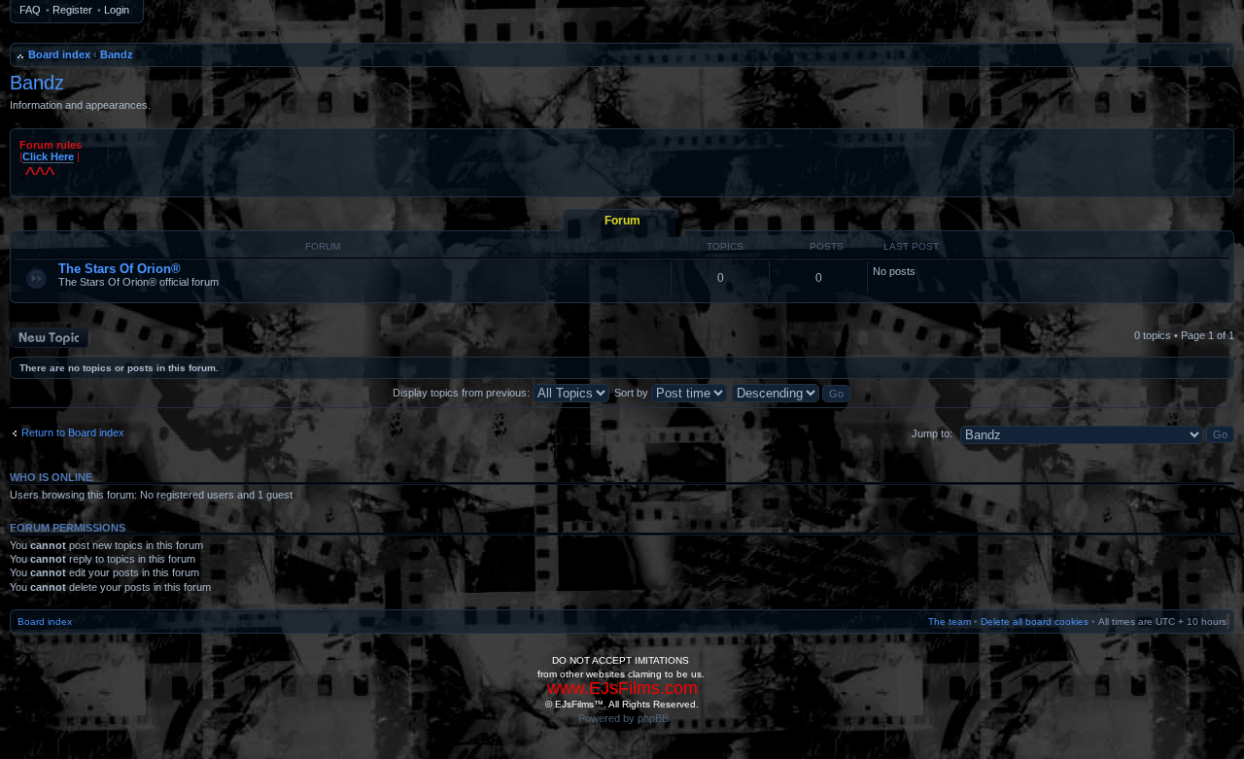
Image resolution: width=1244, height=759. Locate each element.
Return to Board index (72, 432)
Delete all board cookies (1034, 621)
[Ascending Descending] (792, 392)
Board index (59, 54)
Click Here (48, 156)
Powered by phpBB (623, 718)
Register (72, 10)
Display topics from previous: (463, 392)
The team (949, 621)
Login (116, 10)
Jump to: (932, 433)
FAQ (30, 10)
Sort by (632, 392)
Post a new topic (48, 333)
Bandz (116, 54)
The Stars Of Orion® (119, 268)
